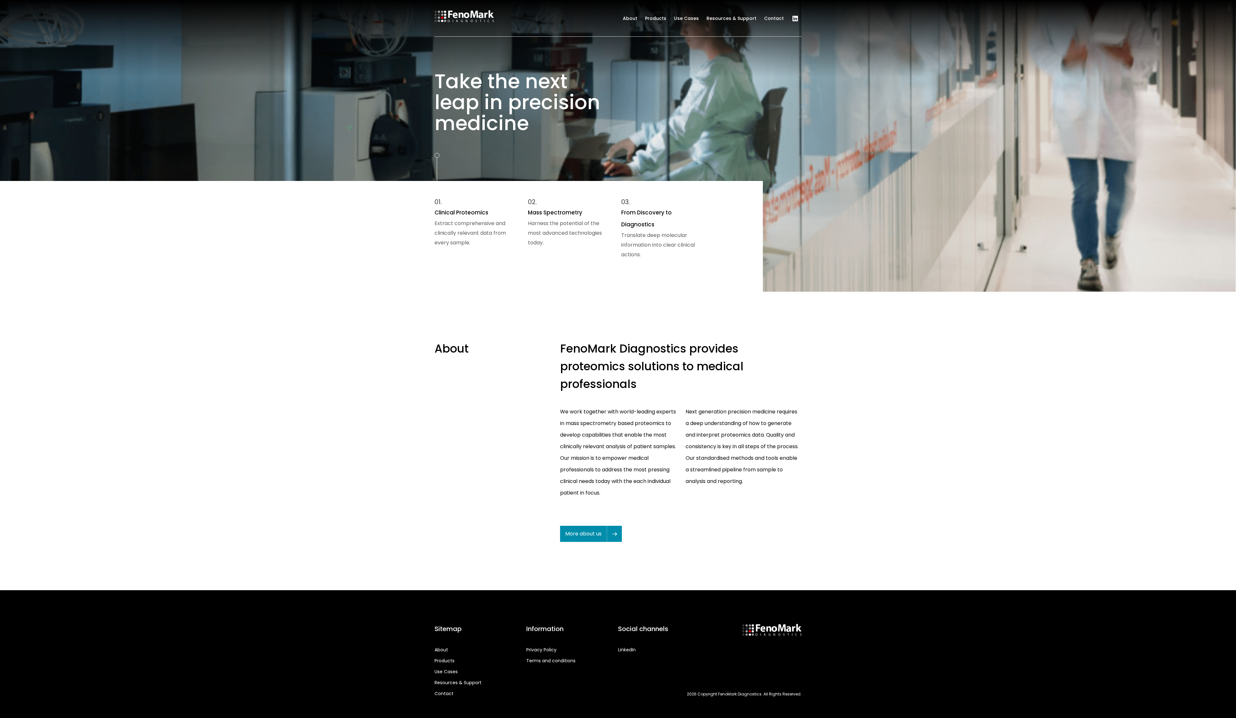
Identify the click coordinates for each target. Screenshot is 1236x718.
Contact (774, 18)
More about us (583, 533)
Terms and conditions (551, 660)
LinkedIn (795, 18)
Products (655, 18)
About (630, 18)
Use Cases (686, 18)
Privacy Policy (541, 650)
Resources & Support (731, 18)
